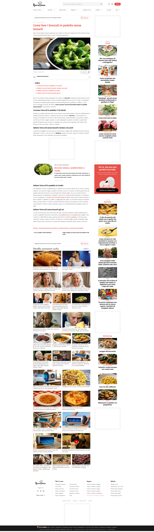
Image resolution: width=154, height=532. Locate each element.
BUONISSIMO (108, 527)
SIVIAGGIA (96, 527)
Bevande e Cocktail (74, 493)
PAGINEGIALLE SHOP (67, 527)
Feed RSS (90, 500)
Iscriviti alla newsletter (107, 190)
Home (34, 22)
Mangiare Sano (87, 10)
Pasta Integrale (59, 493)
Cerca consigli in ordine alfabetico (42, 232)
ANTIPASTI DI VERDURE (107, 365)
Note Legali (47, 529)
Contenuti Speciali (66, 500)
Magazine (73, 10)
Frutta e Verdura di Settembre (94, 493)
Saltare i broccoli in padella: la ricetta (48, 90)
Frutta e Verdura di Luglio (93, 489)
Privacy (51, 529)
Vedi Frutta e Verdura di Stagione (95, 495)
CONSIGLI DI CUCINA (41, 22)
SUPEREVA (114, 527)
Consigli (109, 10)
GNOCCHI (107, 384)
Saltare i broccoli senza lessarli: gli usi (48, 93)
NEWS (107, 215)
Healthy (98, 10)
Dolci (71, 495)
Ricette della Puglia (116, 493)
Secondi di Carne (74, 491)
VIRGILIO (53, 527)
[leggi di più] (89, 77)
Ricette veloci (62, 10)
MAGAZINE (108, 56)
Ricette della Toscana (116, 495)
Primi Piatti (58, 486)
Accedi (117, 4)
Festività (50, 10)
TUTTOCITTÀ (88, 527)
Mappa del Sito (82, 500)
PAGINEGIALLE (59, 527)
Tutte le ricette (37, 10)
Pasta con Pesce (59, 489)
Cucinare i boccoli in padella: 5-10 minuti (49, 86)
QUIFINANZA (102, 527)
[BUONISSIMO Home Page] (39, 4)
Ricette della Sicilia (116, 491)
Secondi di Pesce (74, 489)
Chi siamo (42, 529)
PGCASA (75, 527)
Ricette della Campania (117, 489)
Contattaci (75, 500)
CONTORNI (107, 400)
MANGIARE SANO (107, 96)
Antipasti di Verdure (60, 484)
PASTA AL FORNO (107, 349)
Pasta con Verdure (60, 491)
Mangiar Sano (114, 484)
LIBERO (48, 527)
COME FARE (107, 76)
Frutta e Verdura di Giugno (93, 486)
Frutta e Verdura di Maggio (93, 484)
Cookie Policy (57, 529)
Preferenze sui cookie (64, 529)
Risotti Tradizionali (60, 495)
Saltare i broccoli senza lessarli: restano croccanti (52, 88)
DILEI (92, 527)
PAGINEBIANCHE (80, 527)
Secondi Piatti (73, 484)
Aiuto (71, 529)
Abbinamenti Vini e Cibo (117, 486)
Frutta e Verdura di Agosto (93, 491)
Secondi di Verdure (74, 486)
